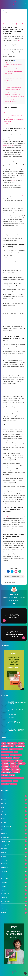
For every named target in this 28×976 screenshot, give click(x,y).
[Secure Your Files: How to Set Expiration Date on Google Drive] (4, 723)
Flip (22, 195)
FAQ (7, 123)
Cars (12, 746)
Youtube (13, 783)
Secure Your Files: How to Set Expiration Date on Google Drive (16, 723)
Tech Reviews (6, 772)
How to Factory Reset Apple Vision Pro (16, 710)
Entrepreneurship (7, 752)
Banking (21, 743)
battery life (8, 516)
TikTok (12, 775)
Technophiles (15, 769)
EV (16, 752)
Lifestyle (13, 763)
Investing (5, 763)
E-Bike (11, 749)
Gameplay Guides (16, 755)
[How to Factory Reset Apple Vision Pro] (4, 710)
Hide (15, 60)
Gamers (16, 757)
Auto (4, 743)
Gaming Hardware (8, 760)
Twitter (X (4, 897)
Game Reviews (7, 757)
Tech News (6, 769)
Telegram (5, 145)
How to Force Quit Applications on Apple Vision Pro (16, 716)
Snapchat (10, 145)
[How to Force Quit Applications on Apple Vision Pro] (4, 716)
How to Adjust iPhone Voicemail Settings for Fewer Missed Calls (16, 730)
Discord (5, 749)
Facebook (5, 755)
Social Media (14, 766)
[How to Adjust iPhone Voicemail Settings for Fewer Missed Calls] (4, 730)
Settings (13, 180)
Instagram (18, 760)
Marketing (21, 763)
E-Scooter (19, 749)
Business (5, 746)
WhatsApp (5, 783)
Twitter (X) (20, 778)
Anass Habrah (14, 594)
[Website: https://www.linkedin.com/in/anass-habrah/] (14, 603)
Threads (5, 775)
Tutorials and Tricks (8, 778)
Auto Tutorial (12, 743)
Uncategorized (7, 781)
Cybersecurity (20, 746)
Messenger (7, 582)
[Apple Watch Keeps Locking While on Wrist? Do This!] (4, 703)
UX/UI (15, 781)
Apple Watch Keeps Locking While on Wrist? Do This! (17, 703)
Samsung (12, 582)
